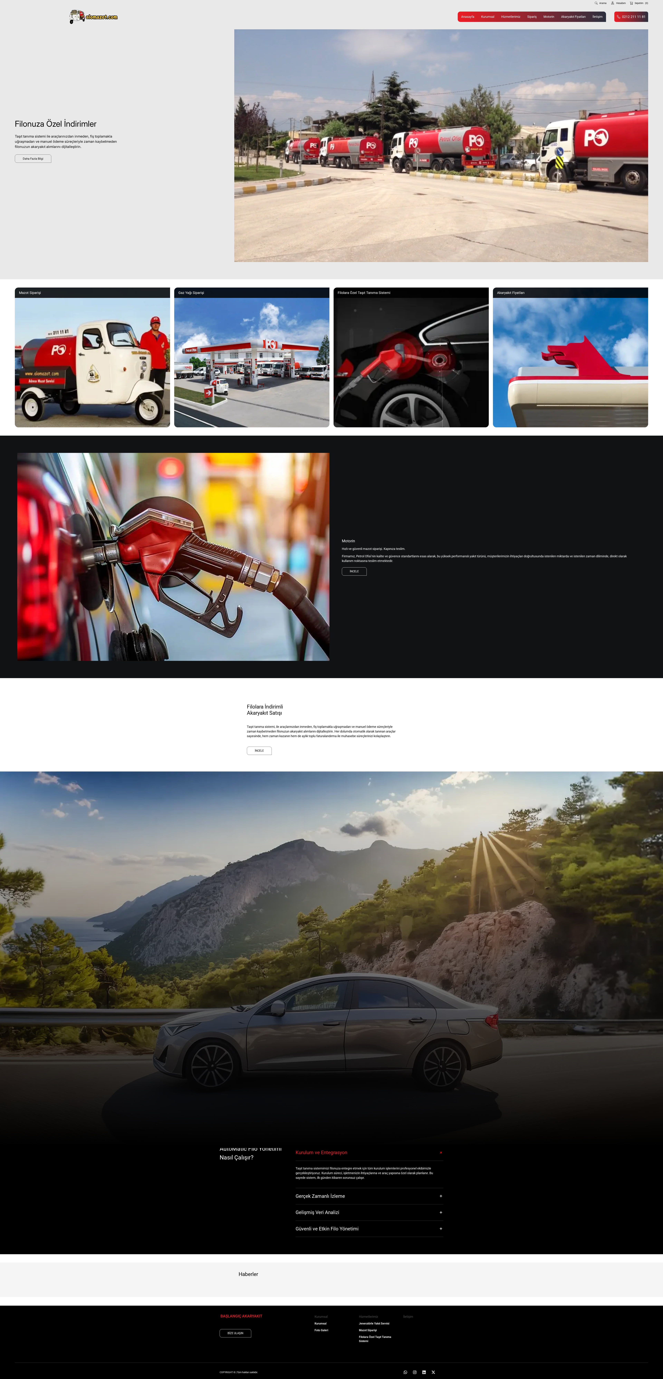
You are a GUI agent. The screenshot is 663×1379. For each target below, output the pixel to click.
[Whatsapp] (405, 1372)
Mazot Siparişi (368, 1330)
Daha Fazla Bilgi (33, 158)
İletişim (598, 16)
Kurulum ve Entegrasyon (321, 1152)
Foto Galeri (321, 1330)
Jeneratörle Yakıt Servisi (374, 1323)
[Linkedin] (424, 1372)
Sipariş (532, 16)
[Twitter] (433, 1372)
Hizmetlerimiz (510, 16)
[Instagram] (414, 1372)
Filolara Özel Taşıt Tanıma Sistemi (375, 1339)
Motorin (549, 16)
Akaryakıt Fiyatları (573, 16)
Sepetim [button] (641, 3)
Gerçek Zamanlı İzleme (320, 1196)
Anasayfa (467, 16)
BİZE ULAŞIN (235, 1333)
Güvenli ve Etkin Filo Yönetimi (327, 1229)
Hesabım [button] (621, 3)
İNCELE (354, 571)
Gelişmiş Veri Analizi (317, 1212)
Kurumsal (487, 16)
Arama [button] (603, 3)
